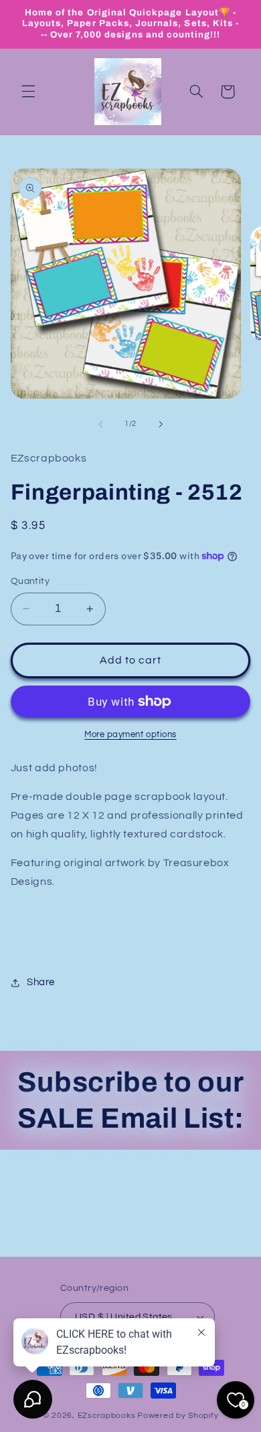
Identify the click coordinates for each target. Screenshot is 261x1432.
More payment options (130, 734)
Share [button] (41, 982)
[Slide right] (160, 424)
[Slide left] (100, 424)
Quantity (30, 581)
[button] (28, 91)
